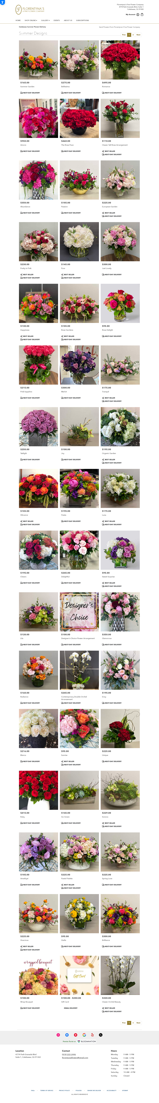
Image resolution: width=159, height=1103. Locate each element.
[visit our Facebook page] (67, 1035)
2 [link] (133, 35)
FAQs (32, 1090)
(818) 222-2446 (69, 1054)
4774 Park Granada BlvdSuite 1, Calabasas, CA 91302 (28, 1055)
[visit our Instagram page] (58, 1035)
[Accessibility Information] (2, 2)
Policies (79, 1090)
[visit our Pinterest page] (75, 1035)
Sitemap (125, 1090)
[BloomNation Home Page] (86, 1041)
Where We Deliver (94, 1090)
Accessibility (111, 1090)
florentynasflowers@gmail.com (75, 1057)
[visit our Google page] (84, 1035)
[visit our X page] (101, 1035)
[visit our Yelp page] (92, 1035)
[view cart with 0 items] (142, 14)
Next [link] (138, 35)
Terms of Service (46, 1090)
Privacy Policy (64, 1090)
